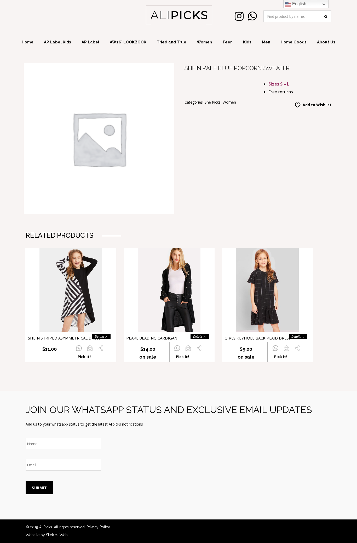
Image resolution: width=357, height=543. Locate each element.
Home (27, 42)
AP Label (90, 42)
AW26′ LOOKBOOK (128, 42)
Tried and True (171, 42)
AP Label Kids (57, 42)
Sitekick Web (57, 535)
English (298, 4)
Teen (227, 42)
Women (204, 42)
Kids (247, 42)
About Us (326, 42)
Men (266, 42)
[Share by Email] (89, 351)
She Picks (213, 102)
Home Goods (294, 42)
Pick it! (84, 356)
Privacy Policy (98, 527)
